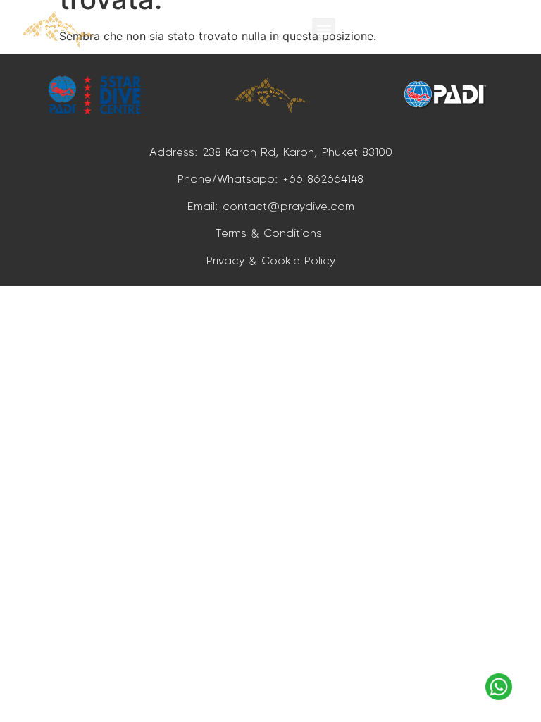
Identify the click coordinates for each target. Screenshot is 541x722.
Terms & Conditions (271, 233)
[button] (323, 29)
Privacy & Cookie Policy (270, 260)
